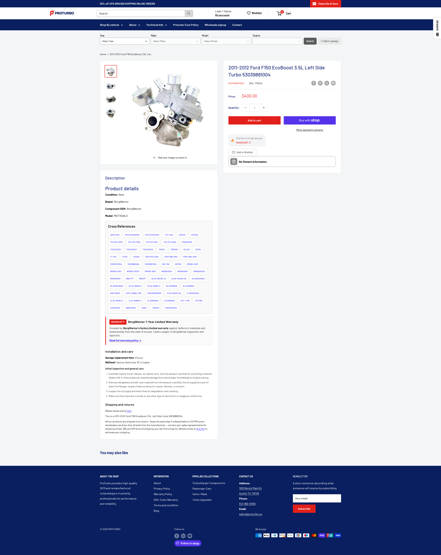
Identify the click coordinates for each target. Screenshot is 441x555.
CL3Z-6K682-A (116, 300)
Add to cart (254, 120)
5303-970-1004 (152, 256)
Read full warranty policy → (125, 340)
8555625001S (199, 271)
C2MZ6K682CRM (154, 293)
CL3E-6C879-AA (174, 293)
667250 (178, 264)
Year (102, 35)
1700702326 (115, 249)
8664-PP (130, 278)
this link (200, 428)
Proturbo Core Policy (186, 24)
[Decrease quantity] (245, 107)
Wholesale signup (215, 24)
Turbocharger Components (208, 483)
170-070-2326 (134, 242)
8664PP (142, 278)
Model (205, 35)
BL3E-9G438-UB (179, 278)
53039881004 (133, 264)
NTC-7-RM (185, 300)
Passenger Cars (201, 488)
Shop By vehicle (109, 24)
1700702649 (147, 249)
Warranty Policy (163, 494)
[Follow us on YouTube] (189, 535)
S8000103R (131, 308)
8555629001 (115, 278)
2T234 (124, 256)
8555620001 (167, 271)
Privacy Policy (162, 488)
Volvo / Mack (199, 494)
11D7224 (182, 235)
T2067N (155, 308)
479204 (136, 256)
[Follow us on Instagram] (183, 535)
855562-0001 (192, 264)
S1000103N (115, 308)
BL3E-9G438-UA (158, 278)
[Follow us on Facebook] (176, 535)
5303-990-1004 (190, 256)
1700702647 (131, 249)
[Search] (189, 13)
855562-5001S (133, 271)
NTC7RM (199, 300)
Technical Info (154, 24)
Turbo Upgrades (202, 499)
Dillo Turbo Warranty (166, 499)
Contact (237, 24)
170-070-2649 (170, 242)
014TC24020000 (132, 235)
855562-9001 (150, 271)
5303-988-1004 (171, 256)
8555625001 (183, 271)
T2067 (144, 308)
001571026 (114, 235)
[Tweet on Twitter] (326, 83)
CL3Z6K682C (169, 300)
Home (103, 54)
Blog (156, 510)
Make (153, 35)
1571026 (194, 235)
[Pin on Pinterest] (320, 83)
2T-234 (113, 256)
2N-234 (186, 249)
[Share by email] (333, 83)
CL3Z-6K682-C (135, 300)
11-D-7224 (169, 235)
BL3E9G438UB (116, 286)
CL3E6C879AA (193, 293)
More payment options (309, 129)
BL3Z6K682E (188, 286)
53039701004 (116, 264)
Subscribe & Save (328, 3)
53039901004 (151, 264)
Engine (256, 35)
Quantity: (234, 107)
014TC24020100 (152, 235)
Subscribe (304, 508)
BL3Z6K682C (171, 286)
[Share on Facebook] (313, 83)
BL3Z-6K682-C (135, 286)
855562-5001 (115, 271)
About (132, 24)
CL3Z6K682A (152, 300)
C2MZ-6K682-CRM (134, 293)
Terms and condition (166, 505)
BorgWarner (236, 83)
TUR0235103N (171, 308)
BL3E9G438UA (198, 278)
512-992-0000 (247, 503)
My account (222, 15)
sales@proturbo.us (250, 514)
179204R (174, 249)
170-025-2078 (116, 242)
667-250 (166, 264)
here (129, 410)
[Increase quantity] (263, 107)
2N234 (198, 249)
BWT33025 (115, 293)
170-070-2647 (152, 242)
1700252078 (187, 242)
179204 (162, 249)
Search (310, 41)
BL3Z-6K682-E (154, 286)
